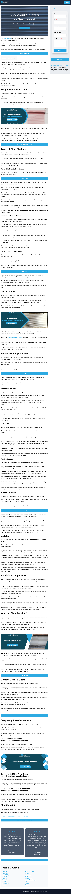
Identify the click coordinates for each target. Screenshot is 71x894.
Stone (26, 876)
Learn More (24, 373)
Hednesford (14, 816)
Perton (4, 884)
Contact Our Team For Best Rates (24, 144)
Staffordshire (5, 883)
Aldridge (26, 816)
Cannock (4, 876)
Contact (67, 2)
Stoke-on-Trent (28, 878)
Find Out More (24, 675)
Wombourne (28, 874)
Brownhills (3, 816)
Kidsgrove (27, 883)
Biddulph (27, 884)
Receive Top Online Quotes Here (24, 820)
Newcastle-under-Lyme (30, 879)
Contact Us (24, 510)
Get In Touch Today (24, 53)
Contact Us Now (24, 271)
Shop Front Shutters (6, 38)
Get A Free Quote (25, 860)
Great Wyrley (21, 816)
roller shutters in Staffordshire (14, 337)
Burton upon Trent (29, 871)
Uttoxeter (27, 873)
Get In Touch (60, 59)
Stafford (4, 881)
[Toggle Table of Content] (14, 58)
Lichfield (9, 816)
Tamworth (4, 879)
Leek (26, 881)
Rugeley (4, 878)
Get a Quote (23, 27)
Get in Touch (24, 178)
